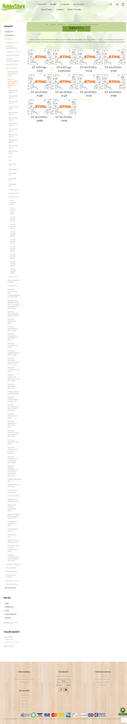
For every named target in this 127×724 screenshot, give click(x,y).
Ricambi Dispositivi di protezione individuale (12, 459)
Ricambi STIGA (12, 43)
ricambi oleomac (9, 639)
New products (103, 685)
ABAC (7, 603)
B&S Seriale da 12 (13, 113)
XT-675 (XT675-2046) (39, 93)
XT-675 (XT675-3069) (113, 93)
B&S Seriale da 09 (13, 97)
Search (103, 676)
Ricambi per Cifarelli (11, 576)
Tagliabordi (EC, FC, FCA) (14, 486)
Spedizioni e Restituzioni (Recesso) (24, 679)
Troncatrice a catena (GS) (13, 491)
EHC (10, 157)
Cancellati (68, 685)
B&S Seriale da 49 (13, 147)
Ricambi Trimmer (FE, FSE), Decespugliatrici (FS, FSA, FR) (14, 293)
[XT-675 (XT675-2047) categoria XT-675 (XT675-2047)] (64, 81)
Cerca (110, 4)
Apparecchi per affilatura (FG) (13, 541)
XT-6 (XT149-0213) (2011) (64, 68)
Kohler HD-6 (13, 190)
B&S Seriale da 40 (13, 136)
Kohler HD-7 (13, 193)
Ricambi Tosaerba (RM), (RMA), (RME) (13, 314)
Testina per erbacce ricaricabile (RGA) (12, 508)
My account (24, 695)
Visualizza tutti (11, 623)
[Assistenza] (122, 710)
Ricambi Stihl (11, 68)
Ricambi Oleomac (13, 564)
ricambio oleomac (9, 642)
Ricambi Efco (11, 568)
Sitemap (24, 676)
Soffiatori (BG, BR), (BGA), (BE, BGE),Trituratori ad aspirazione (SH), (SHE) (13, 304)
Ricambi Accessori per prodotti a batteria (13, 450)
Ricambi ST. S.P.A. (13, 52)
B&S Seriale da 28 (13, 124)
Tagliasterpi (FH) (12, 535)
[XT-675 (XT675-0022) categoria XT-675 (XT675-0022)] (89, 57)
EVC (10, 160)
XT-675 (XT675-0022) (88, 68)
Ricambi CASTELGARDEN (12, 60)
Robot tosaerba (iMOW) (13, 281)
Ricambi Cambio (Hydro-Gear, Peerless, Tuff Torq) (14, 558)
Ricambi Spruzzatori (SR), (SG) (12, 386)
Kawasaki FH (12, 165)
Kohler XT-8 (13, 277)
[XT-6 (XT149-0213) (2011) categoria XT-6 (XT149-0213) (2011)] (64, 57)
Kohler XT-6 (13, 197)
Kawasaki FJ (13, 169)
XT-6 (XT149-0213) (39, 68)
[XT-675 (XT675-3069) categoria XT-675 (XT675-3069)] (113, 81)
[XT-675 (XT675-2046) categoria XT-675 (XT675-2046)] (40, 81)
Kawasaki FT (12, 174)
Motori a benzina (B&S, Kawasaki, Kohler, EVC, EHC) (13, 83)
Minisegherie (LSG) (13, 530)
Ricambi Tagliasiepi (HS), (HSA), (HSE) (14, 353)
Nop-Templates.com (31, 718)
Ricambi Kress (11, 584)
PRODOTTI (9, 32)
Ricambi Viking (12, 581)
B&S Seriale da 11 (13, 108)
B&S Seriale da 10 (13, 102)
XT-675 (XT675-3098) (39, 118)
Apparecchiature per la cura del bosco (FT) (14, 516)
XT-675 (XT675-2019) (113, 68)
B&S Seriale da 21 (13, 119)
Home (46, 24)
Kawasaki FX (12, 180)
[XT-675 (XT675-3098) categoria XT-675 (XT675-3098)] (40, 106)
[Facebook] (61, 690)
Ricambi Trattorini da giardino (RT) (13, 399)
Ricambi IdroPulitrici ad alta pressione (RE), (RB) (13, 433)
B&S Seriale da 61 (13, 152)
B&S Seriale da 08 (13, 91)
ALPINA (8, 618)
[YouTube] (66, 690)
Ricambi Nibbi (11, 572)
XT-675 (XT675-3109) (64, 118)
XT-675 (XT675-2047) (64, 93)
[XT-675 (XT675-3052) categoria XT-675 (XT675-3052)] (89, 81)
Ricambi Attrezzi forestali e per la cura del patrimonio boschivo (13, 471)
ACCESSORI (9, 35)
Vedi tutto (9, 646)
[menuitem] (24, 676)
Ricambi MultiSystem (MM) (12, 416)
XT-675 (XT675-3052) (88, 93)
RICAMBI (8, 39)
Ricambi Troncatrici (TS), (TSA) (14, 369)
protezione (8, 637)
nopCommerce (13, 718)
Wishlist (24, 706)
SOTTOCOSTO (10, 588)
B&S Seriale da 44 (13, 141)
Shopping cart (24, 704)
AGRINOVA (9, 607)
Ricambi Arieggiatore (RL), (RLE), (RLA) (12, 337)
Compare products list (103, 682)
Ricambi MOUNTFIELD (11, 47)
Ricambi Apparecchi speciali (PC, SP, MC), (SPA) (14, 378)
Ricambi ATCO (12, 65)
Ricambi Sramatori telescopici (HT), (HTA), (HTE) (14, 361)
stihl (16, 642)
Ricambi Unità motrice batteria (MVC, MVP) (13, 548)
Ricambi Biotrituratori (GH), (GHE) (12, 328)
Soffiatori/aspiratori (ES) (14, 480)
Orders (24, 698)
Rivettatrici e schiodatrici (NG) (12, 523)
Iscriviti (60, 685)
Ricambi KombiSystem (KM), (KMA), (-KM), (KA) (13, 407)
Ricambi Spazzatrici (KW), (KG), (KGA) (12, 424)
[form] (63, 676)
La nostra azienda (24, 682)
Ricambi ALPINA (12, 55)
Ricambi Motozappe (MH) (12, 321)
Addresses (24, 701)
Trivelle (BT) (12, 286)
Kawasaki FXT (12, 185)
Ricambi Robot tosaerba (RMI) (13, 393)
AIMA (7, 611)
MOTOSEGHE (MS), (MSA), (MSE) (13, 74)
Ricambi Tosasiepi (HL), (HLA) (13, 345)
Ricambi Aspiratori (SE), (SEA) (13, 442)
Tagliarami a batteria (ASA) (13, 500)
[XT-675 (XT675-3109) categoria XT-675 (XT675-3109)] (64, 106)
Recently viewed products (102, 679)
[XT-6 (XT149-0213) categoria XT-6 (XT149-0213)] (40, 57)
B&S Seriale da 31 (13, 130)
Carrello (123, 4)
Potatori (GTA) (13, 496)
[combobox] (100, 4)
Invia (63, 681)
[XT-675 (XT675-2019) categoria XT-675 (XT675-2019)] (113, 57)
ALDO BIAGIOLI (11, 614)
